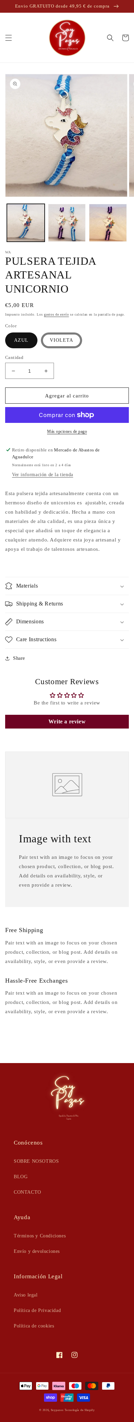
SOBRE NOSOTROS (36, 1161)
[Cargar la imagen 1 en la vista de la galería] (26, 223)
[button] (8, 37)
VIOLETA (61, 340)
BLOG (20, 1176)
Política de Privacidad (37, 1310)
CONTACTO (27, 1192)
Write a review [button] (67, 721)
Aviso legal (26, 1295)
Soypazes (57, 1410)
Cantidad (14, 357)
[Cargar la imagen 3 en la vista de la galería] (108, 223)
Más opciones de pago (67, 431)
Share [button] (19, 658)
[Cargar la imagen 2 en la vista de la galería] (67, 223)
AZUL (21, 340)
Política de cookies (34, 1325)
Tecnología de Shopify (80, 1410)
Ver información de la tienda (42, 474)
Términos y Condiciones (40, 1235)
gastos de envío (56, 314)
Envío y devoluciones (37, 1251)
